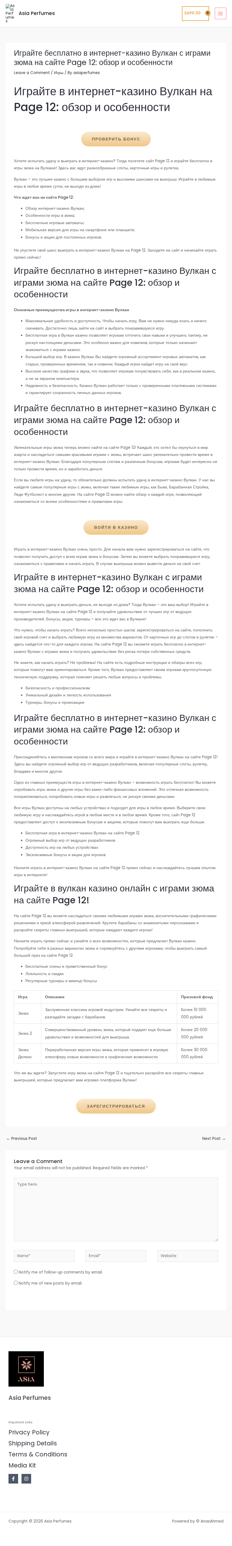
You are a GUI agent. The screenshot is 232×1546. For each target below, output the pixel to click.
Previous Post (21, 1138)
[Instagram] (26, 1479)
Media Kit (22, 1465)
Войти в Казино (116, 527)
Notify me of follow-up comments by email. (61, 1272)
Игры (58, 72)
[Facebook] (13, 1479)
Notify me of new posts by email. (50, 1283)
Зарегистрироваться (116, 1106)
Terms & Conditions (37, 1454)
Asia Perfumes (37, 13)
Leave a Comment (32, 72)
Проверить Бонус (116, 139)
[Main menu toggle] (220, 13)
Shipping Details (32, 1443)
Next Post (214, 1138)
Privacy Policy (29, 1432)
